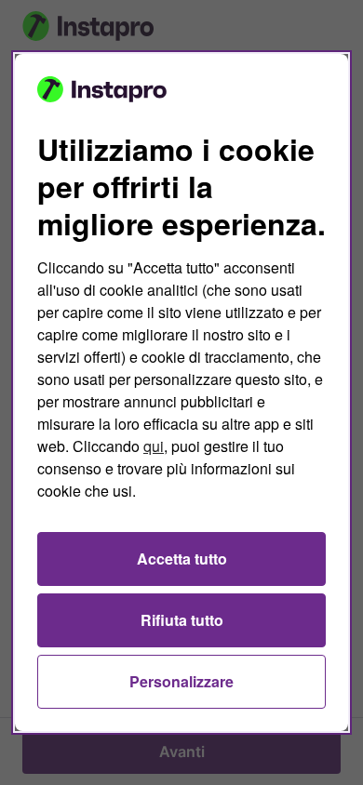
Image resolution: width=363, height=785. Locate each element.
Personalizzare (181, 681)
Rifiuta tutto (182, 620)
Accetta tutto (182, 558)
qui (153, 446)
